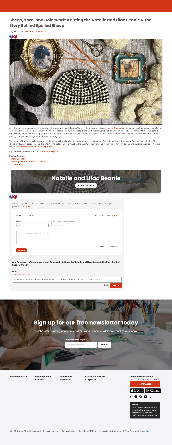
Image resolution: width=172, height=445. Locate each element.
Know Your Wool (18, 164)
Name (19, 221)
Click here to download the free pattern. (34, 146)
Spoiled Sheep (113, 128)
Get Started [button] (145, 384)
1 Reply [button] (106, 285)
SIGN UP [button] (104, 345)
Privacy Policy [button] (68, 431)
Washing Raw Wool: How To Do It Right (28, 161)
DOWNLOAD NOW (86, 185)
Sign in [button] (114, 215)
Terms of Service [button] (50, 431)
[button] (11, 37)
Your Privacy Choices (135, 431)
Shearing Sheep (18, 159)
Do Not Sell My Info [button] (87, 431)
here (27, 206)
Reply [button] (115, 285)
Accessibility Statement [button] (110, 431)
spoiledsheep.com (50, 151)
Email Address (63, 221)
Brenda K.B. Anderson (37, 31)
